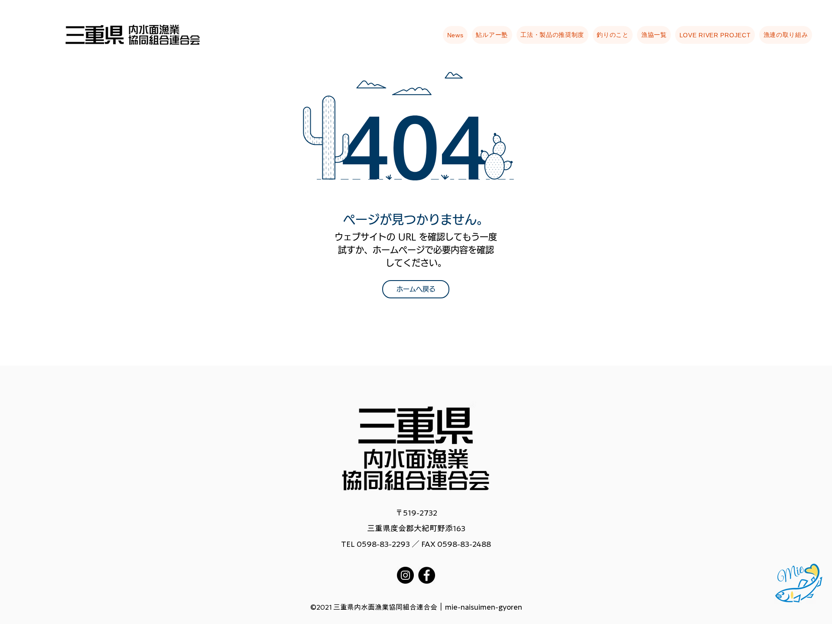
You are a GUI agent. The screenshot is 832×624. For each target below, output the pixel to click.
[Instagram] (405, 575)
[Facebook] (426, 575)
